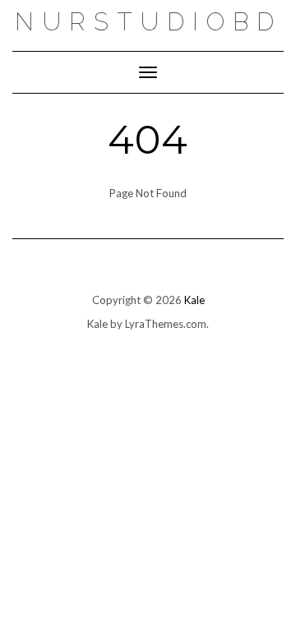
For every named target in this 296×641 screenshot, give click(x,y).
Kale (194, 300)
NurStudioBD (148, 21)
